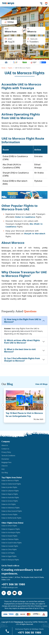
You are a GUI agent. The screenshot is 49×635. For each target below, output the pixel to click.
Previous (3, 405)
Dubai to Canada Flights (10, 546)
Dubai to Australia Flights (10, 497)
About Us (5, 445)
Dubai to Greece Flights (10, 501)
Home (3, 68)
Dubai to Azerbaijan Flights (11, 532)
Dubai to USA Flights (9, 504)
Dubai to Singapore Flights (11, 529)
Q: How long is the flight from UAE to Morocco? (22, 320)
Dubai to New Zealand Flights (12, 511)
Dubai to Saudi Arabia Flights (12, 543)
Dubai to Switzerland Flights (11, 484)
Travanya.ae (18, 622)
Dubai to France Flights (9, 514)
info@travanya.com (10, 587)
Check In (5, 466)
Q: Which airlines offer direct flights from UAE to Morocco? (22, 341)
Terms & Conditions (8, 456)
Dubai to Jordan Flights (9, 487)
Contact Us (5, 449)
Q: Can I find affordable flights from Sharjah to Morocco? (22, 359)
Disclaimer (5, 459)
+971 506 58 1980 (13, 584)
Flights (10, 68)
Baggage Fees (6, 462)
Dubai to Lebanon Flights (10, 491)
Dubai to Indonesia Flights (11, 508)
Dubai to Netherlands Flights (11, 518)
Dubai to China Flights (9, 549)
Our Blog (5, 472)
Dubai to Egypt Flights (9, 556)
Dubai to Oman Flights (9, 526)
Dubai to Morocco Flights (10, 480)
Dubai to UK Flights (8, 553)
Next (45, 405)
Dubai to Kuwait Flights (9, 536)
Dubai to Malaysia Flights (10, 560)
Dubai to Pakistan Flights (10, 539)
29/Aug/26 (11, 38)
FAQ (3, 469)
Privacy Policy (6, 452)
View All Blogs (41, 384)
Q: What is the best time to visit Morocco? (20, 350)
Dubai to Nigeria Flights (10, 494)
